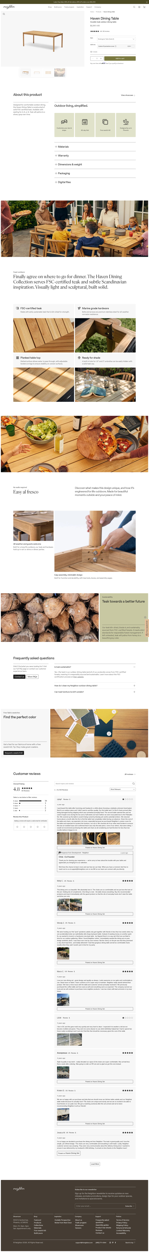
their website (78, 677)
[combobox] (121, 789)
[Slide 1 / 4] (25, 72)
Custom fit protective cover (106, 46)
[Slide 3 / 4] (48, 72)
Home (92, 12)
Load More (95, 1164)
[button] (17, 827)
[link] (27, 789)
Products (98, 12)
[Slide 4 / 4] (59, 72)
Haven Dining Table (109, 12)
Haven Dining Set (99, 847)
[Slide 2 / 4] (37, 72)
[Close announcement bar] (147, 2)
